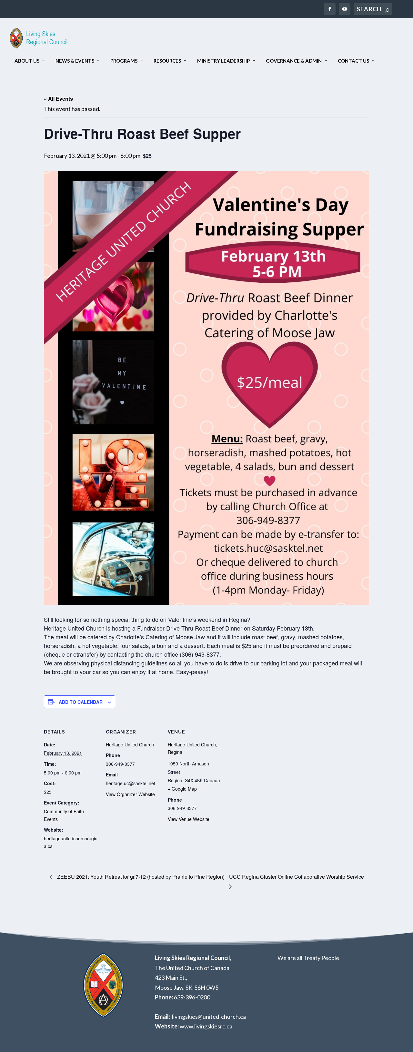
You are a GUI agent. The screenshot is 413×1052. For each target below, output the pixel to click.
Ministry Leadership (223, 61)
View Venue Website (188, 819)
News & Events (74, 61)
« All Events (58, 98)
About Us (27, 61)
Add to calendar (81, 702)
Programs (123, 61)
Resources (167, 61)
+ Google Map (182, 788)
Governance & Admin (294, 61)
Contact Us (353, 61)
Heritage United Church (130, 744)
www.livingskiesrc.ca (206, 1026)
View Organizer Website (130, 794)
